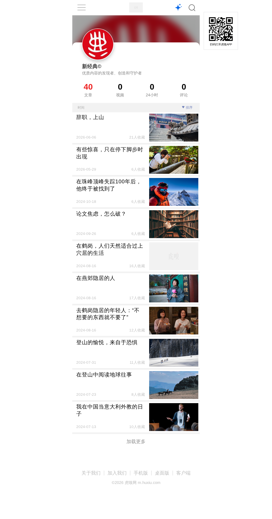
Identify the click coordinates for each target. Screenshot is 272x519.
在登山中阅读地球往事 (104, 374)
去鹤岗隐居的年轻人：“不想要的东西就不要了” (108, 314)
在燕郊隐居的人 (95, 278)
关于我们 (91, 473)
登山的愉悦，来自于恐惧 (107, 342)
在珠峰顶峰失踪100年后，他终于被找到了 (109, 185)
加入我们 (117, 473)
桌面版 (162, 473)
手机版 (141, 473)
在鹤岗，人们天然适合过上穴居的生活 (109, 249)
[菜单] (81, 7)
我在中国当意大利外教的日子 (109, 410)
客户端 (183, 473)
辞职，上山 (90, 117)
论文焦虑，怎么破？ (101, 214)
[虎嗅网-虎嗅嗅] (178, 7)
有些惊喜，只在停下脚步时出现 (109, 153)
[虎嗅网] (136, 7)
